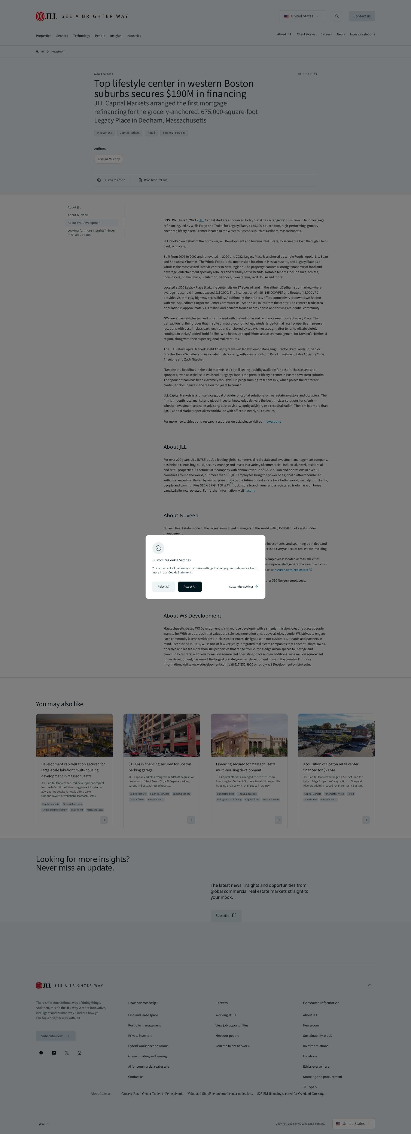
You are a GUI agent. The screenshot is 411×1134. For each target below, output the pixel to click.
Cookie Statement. (180, 572)
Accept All (190, 587)
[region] (205, 567)
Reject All (164, 587)
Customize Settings (244, 586)
